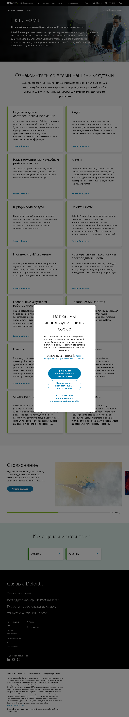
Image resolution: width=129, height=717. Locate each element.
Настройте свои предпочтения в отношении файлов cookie (64, 398)
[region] (64, 358)
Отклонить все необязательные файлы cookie (64, 385)
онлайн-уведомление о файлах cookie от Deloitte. (64, 357)
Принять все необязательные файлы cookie (64, 373)
